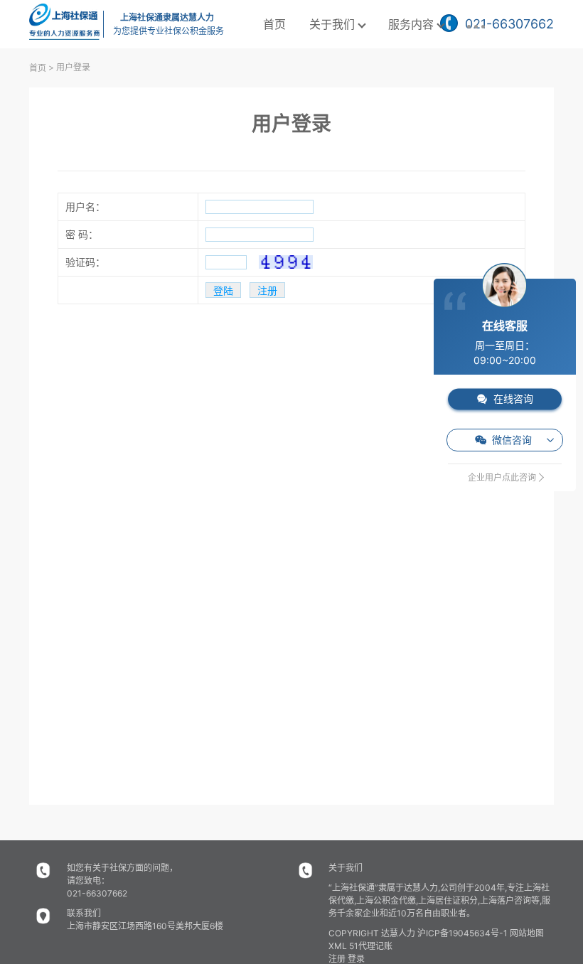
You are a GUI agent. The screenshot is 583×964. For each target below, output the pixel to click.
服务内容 (411, 24)
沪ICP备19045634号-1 (462, 933)
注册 (337, 958)
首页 (274, 24)
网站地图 (527, 933)
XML (337, 946)
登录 (356, 958)
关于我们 (332, 24)
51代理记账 (370, 946)
